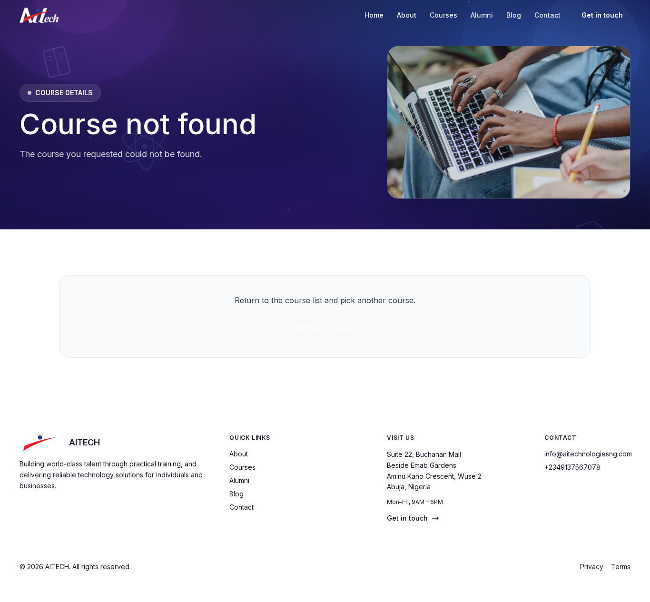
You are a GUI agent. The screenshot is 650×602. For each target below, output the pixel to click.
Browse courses (325, 328)
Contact (547, 15)
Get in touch (602, 15)
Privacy (591, 567)
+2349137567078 (572, 467)
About (406, 15)
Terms (620, 567)
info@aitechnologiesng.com (588, 454)
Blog (513, 15)
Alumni (482, 15)
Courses (443, 15)
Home (374, 15)
